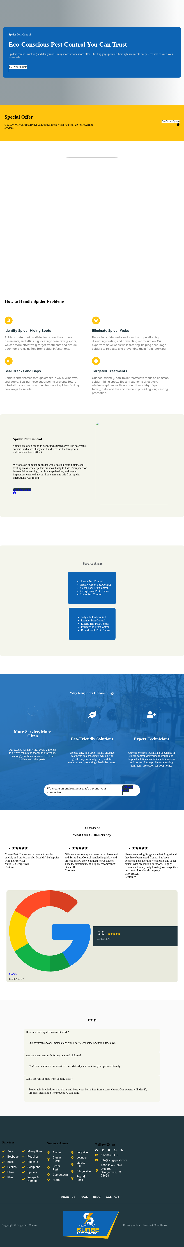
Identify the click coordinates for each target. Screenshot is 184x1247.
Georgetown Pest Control (94, 591)
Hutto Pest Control (91, 594)
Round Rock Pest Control (95, 630)
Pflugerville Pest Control (95, 626)
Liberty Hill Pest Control (95, 623)
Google (13, 973)
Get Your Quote (18, 66)
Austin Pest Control (91, 581)
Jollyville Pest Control (93, 617)
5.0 (101, 933)
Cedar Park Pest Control (94, 587)
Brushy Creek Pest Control (95, 584)
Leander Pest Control (93, 620)
